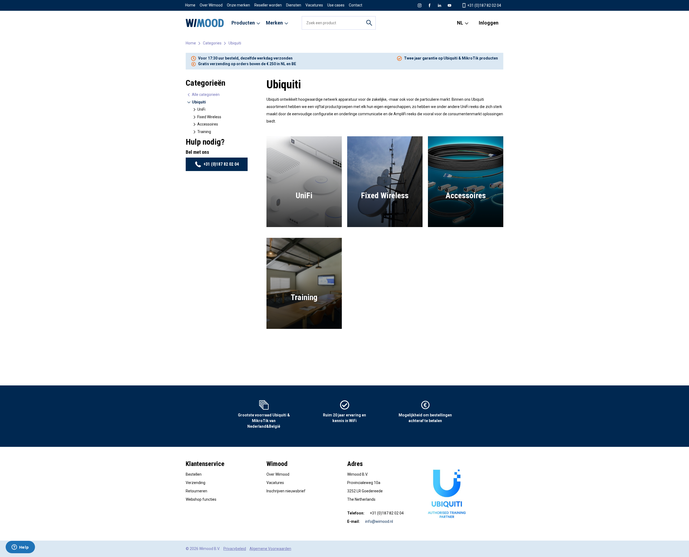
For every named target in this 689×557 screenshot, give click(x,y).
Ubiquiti (235, 43)
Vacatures (314, 5)
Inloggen (488, 23)
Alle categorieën (205, 94)
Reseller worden (268, 5)
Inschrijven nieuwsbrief (285, 491)
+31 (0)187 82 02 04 (483, 5)
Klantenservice (205, 464)
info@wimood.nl (379, 521)
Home (190, 5)
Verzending (195, 483)
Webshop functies (201, 499)
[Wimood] (205, 23)
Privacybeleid (234, 548)
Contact (355, 5)
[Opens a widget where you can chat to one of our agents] (20, 547)
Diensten (293, 5)
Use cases (335, 5)
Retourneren (196, 491)
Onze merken (238, 5)
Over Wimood (211, 5)
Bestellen (194, 474)
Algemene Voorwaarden (270, 548)
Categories (212, 43)
